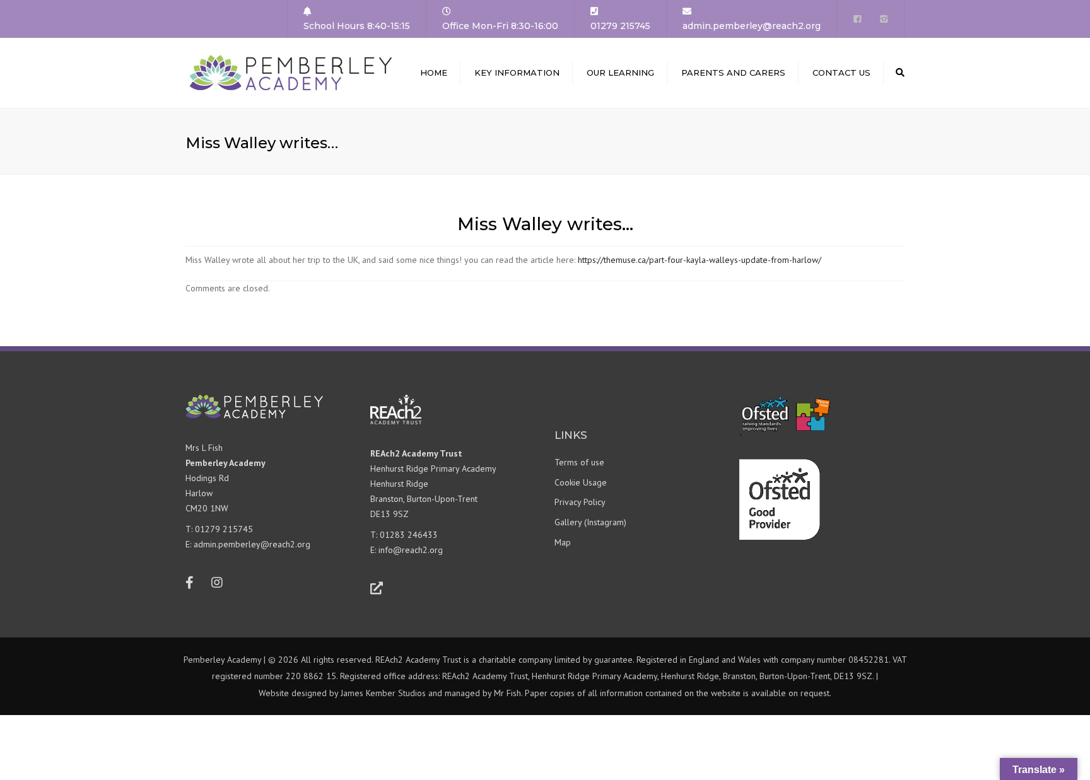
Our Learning (620, 72)
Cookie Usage (580, 482)
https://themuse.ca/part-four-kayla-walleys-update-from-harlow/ (699, 259)
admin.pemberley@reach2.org (252, 544)
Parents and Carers (733, 72)
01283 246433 (409, 534)
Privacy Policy (580, 502)
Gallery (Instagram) (590, 522)
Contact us (841, 72)
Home (433, 72)
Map (562, 542)
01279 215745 (224, 529)
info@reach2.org (410, 550)
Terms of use (579, 462)
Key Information (517, 72)
